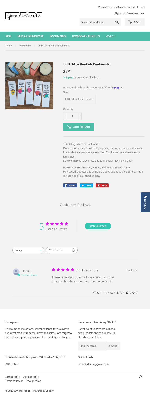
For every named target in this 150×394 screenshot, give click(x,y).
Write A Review (98, 226)
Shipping (68, 77)
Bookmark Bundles (86, 36)
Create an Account (136, 13)
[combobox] (28, 250)
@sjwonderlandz (42, 329)
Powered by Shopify (43, 390)
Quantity (68, 109)
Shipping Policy (31, 376)
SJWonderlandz (22, 390)
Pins (8, 36)
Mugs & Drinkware (30, 36)
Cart (137, 21)
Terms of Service (14, 380)
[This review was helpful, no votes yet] (127, 293)
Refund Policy (12, 376)
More (109, 36)
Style (66, 92)
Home (8, 45)
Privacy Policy (33, 380)
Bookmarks (58, 36)
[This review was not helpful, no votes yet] (133, 293)
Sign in (118, 13)
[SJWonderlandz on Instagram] (141, 376)
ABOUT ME (11, 364)
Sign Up (113, 346)
